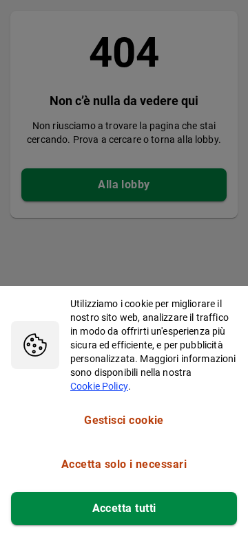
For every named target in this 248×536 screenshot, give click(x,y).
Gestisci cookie (124, 420)
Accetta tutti (124, 508)
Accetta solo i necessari (124, 464)
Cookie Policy (99, 386)
